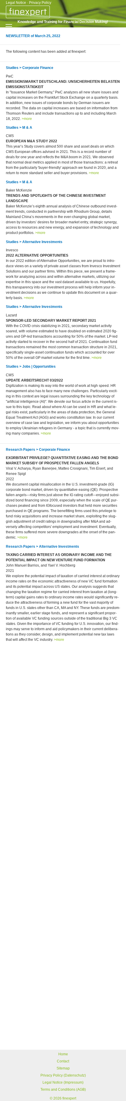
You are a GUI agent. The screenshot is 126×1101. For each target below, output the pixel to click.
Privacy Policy (40, 3)
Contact (63, 1061)
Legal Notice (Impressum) (63, 1082)
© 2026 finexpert (63, 1098)
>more (27, 119)
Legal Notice (16, 3)
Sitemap (63, 1068)
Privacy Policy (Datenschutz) (63, 1075)
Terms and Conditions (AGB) (63, 1089)
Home (63, 1054)
